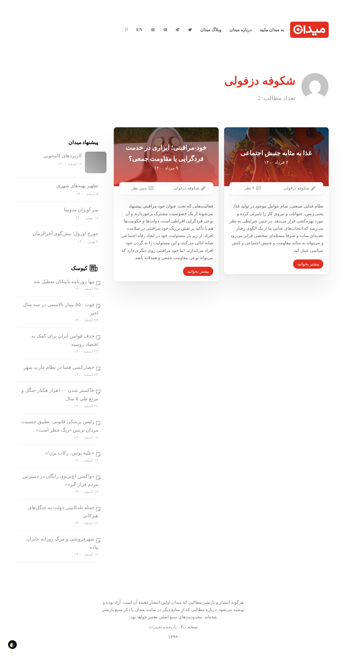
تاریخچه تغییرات (162, 627)
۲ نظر (249, 188)
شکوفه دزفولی (186, 188)
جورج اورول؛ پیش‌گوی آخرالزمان (65, 233)
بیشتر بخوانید (198, 271)
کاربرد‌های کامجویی (62, 155)
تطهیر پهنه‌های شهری (77, 185)
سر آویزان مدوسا (81, 209)
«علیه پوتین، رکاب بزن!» (69, 453)
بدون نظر (139, 188)
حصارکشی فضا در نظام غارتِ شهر (59, 367)
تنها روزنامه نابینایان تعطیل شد (64, 281)
